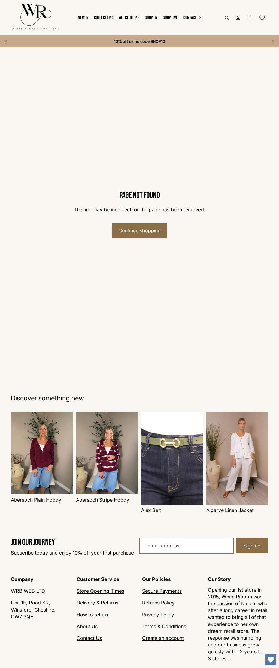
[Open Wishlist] (270, 659)
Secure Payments (162, 591)
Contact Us (89, 638)
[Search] (227, 18)
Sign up (252, 546)
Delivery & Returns (97, 603)
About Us (87, 626)
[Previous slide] (6, 41)
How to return (92, 615)
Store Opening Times (100, 591)
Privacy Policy (158, 615)
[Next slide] (273, 41)
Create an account (163, 638)
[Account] (238, 18)
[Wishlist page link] (262, 17)
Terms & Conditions (164, 626)
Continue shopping (139, 230)
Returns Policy (158, 603)
